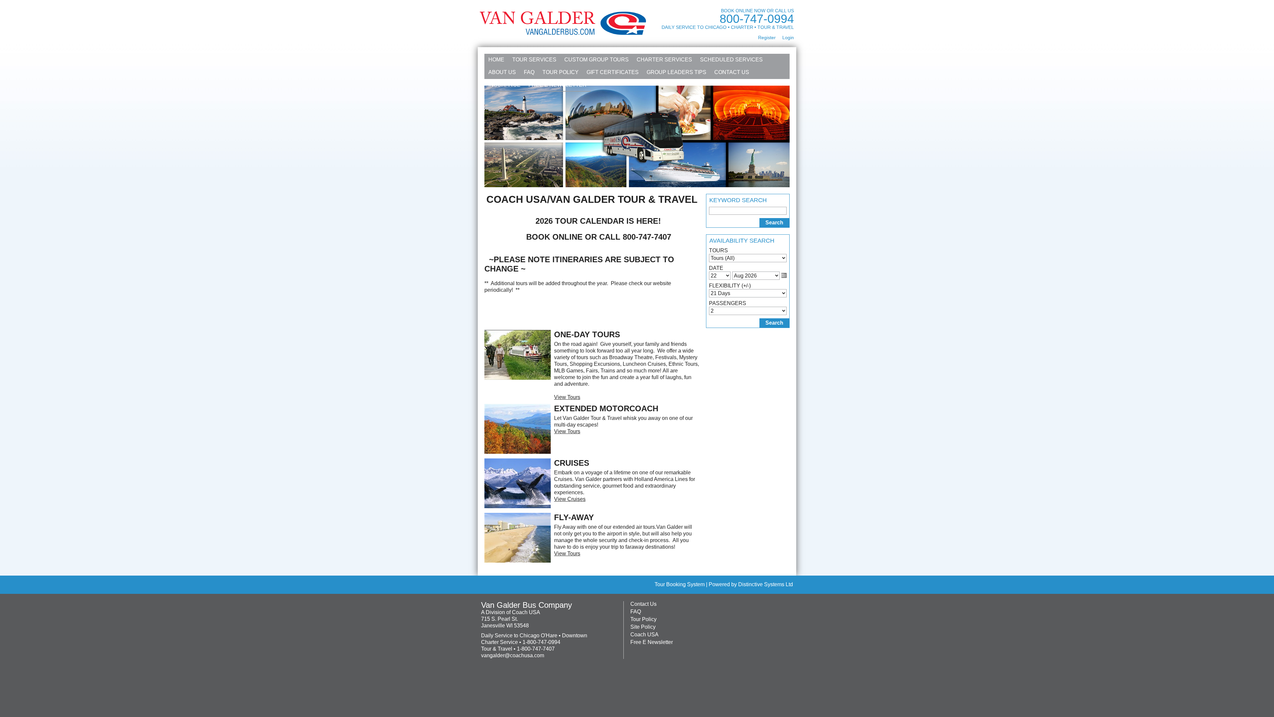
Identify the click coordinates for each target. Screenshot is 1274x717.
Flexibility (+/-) (730, 285)
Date (716, 268)
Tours (718, 250)
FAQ (529, 72)
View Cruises (570, 499)
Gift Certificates (613, 72)
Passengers (727, 303)
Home (496, 59)
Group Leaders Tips (676, 72)
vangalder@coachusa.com (512, 655)
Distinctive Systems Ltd (765, 584)
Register (767, 37)
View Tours (567, 397)
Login (788, 37)
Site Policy (643, 627)
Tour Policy (560, 72)
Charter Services (664, 59)
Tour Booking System (680, 584)
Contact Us (731, 72)
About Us (502, 72)
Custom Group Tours (596, 59)
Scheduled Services (731, 59)
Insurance (504, 85)
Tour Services (534, 59)
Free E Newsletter (558, 85)
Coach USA (644, 634)
